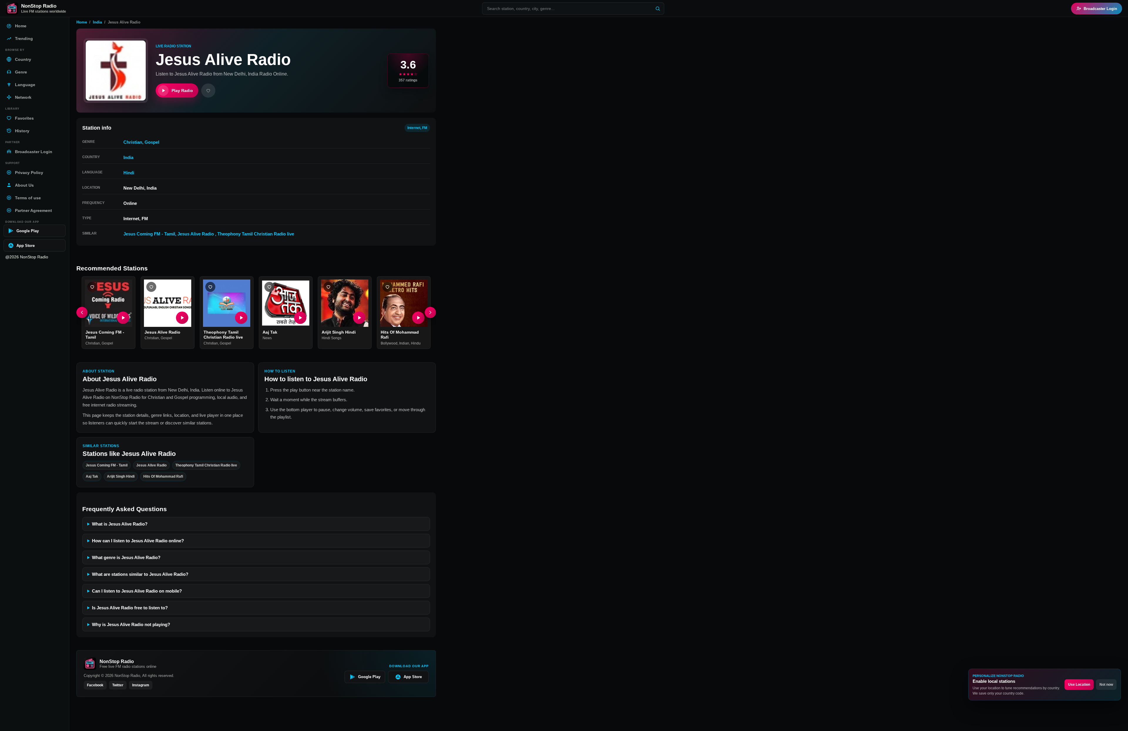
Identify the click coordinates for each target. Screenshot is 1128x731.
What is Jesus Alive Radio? (119, 523)
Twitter (117, 685)
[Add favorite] (208, 90)
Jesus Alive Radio (196, 233)
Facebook (95, 685)
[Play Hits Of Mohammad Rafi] (418, 318)
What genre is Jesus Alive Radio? (126, 557)
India (97, 22)
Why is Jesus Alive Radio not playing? (131, 624)
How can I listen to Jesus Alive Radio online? (138, 540)
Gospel (152, 142)
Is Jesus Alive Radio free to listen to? (130, 607)
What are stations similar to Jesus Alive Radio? (140, 574)
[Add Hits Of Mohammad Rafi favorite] (387, 287)
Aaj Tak (270, 332)
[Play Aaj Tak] (300, 318)
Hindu (416, 343)
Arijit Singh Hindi (339, 332)
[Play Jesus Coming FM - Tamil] (123, 318)
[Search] (657, 8)
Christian (132, 142)
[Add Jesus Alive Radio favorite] (151, 287)
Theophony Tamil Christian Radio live (255, 233)
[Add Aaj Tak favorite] (269, 287)
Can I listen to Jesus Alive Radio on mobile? (137, 590)
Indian (404, 343)
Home (81, 22)
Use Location (1079, 685)
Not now (1106, 685)
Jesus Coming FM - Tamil (149, 233)
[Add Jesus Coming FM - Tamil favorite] (92, 287)
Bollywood (389, 343)
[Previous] (82, 312)
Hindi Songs (331, 338)
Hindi (128, 172)
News (267, 338)
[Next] (430, 312)
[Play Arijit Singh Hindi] (359, 318)
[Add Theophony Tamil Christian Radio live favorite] (210, 287)
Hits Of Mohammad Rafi (163, 476)
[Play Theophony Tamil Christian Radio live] (241, 318)
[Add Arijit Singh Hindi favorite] (328, 287)
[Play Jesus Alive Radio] (182, 318)
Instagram (140, 685)
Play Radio (182, 90)
